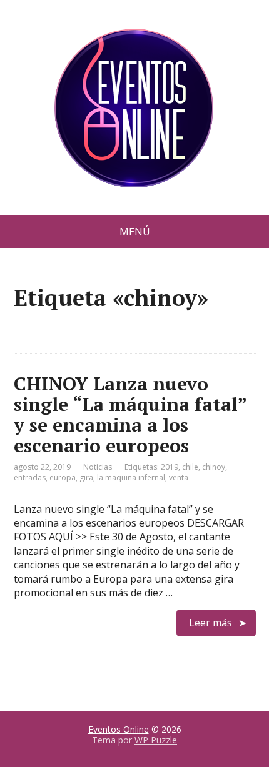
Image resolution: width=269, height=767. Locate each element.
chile (190, 467)
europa (62, 477)
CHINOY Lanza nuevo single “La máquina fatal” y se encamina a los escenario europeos (130, 414)
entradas (30, 477)
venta (178, 477)
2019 (169, 467)
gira (86, 477)
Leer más (210, 623)
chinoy (213, 467)
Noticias (97, 467)
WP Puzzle (155, 740)
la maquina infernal (131, 477)
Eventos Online (118, 729)
